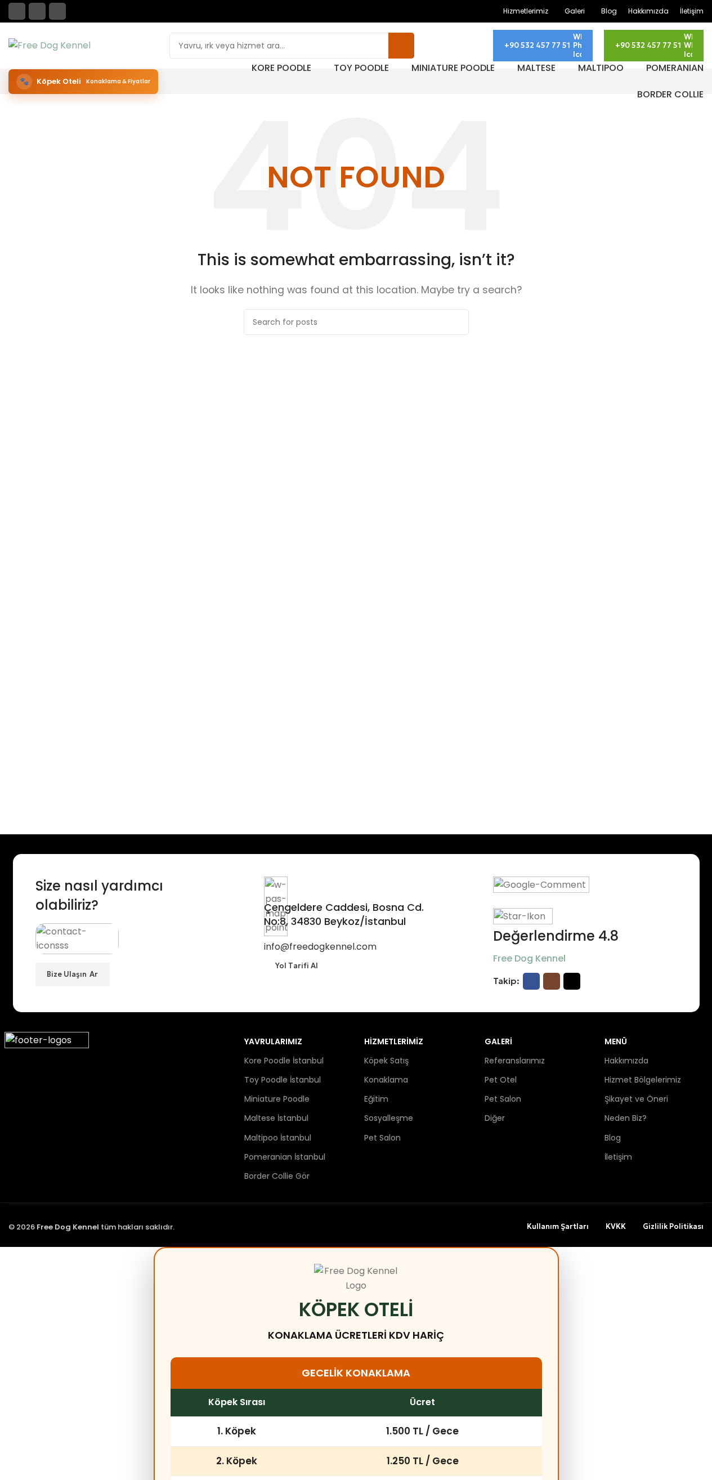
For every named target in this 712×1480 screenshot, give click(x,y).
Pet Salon (382, 1137)
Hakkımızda (626, 1060)
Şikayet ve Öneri (636, 1099)
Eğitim (376, 1099)
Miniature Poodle (277, 1099)
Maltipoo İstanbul (277, 1137)
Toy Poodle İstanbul (282, 1079)
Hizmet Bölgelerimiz (642, 1079)
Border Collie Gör (277, 1176)
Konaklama (386, 1079)
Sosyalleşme (388, 1118)
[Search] (401, 46)
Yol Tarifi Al (296, 966)
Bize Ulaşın (67, 974)
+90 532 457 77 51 (537, 45)
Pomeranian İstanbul (284, 1156)
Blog (612, 1137)
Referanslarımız (515, 1060)
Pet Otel (501, 1079)
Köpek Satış (386, 1060)
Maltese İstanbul (276, 1118)
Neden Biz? (625, 1118)
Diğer (495, 1118)
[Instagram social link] (37, 11)
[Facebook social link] (16, 11)
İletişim (618, 1156)
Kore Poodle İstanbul (284, 1060)
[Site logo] (49, 44)
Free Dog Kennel (529, 958)
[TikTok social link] (57, 11)
